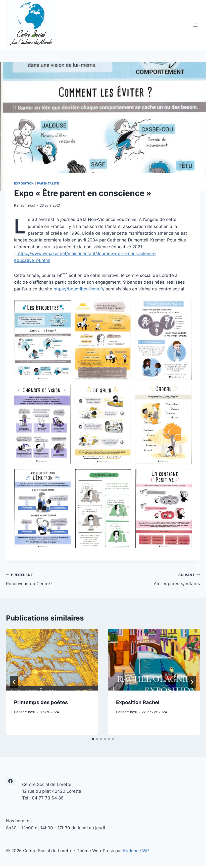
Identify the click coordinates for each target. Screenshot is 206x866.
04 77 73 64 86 (48, 797)
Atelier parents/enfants (177, 579)
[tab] (93, 739)
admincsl (27, 205)
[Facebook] (10, 781)
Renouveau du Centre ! (29, 579)
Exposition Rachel (137, 702)
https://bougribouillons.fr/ (79, 288)
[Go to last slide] (14, 682)
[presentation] (52, 660)
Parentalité (48, 183)
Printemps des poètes (41, 702)
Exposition (24, 183)
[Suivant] (192, 682)
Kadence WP (136, 850)
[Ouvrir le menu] (195, 25)
